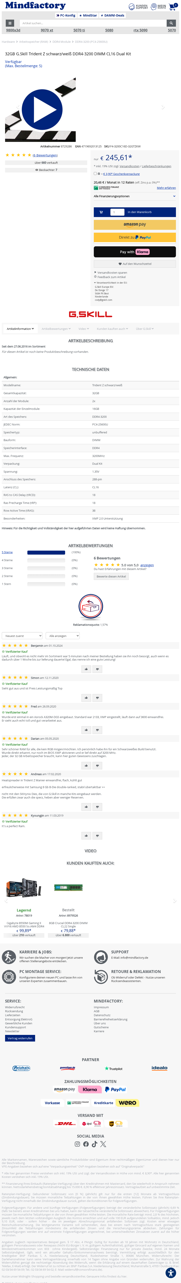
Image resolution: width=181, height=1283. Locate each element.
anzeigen (147, 565)
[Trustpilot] (113, 1068)
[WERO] (128, 1103)
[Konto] (158, 6)
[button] (10, 23)
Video (82, 329)
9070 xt (47, 30)
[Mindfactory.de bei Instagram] (77, 1144)
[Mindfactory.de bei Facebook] (86, 1144)
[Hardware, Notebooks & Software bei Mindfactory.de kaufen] (52, 6)
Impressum (101, 1007)
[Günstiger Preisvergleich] (67, 1068)
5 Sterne (7, 552)
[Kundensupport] (138, 6)
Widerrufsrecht (15, 1007)
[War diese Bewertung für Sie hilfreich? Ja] (86, 669)
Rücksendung (14, 1011)
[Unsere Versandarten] (90, 1123)
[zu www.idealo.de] (159, 1068)
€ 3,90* (121, 174)
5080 (109, 30)
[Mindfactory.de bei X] (103, 1144)
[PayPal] (116, 1089)
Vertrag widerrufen (20, 1038)
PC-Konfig (67, 15)
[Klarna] (90, 1089)
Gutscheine (101, 1027)
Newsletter (12, 1031)
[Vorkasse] (53, 1103)
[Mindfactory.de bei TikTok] (94, 1144)
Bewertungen (45, 155)
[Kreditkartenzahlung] (103, 1103)
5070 (172, 30)
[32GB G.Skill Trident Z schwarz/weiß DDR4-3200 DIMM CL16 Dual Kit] (19, 155)
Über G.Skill (143, 329)
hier (123, 1276)
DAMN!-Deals (114, 15)
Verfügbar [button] (23, 63)
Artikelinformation (19, 329)
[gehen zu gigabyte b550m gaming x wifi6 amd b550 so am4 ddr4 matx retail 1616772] (24, 904)
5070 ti (79, 30)
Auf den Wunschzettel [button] (136, 264)
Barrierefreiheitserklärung (110, 1019)
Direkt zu (127, 237)
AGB (96, 1011)
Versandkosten (130, 166)
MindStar (89, 15)
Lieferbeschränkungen (156, 166)
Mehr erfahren (166, 188)
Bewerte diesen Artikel (111, 576)
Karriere (99, 1031)
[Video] (90, 106)
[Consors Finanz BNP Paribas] (78, 1103)
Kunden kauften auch (111, 329)
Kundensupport (15, 1027)
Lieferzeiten (12, 1015)
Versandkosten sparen (112, 273)
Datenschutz (102, 1015)
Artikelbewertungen (55, 329)
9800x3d (13, 30)
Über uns (100, 1023)
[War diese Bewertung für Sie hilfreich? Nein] (97, 669)
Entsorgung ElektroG (18, 1019)
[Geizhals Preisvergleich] (21, 1068)
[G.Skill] (90, 314)
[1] (135, 225)
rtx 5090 (140, 30)
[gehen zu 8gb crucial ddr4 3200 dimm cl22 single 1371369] (68, 904)
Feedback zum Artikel (111, 277)
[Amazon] (65, 1089)
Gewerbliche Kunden (18, 1023)
